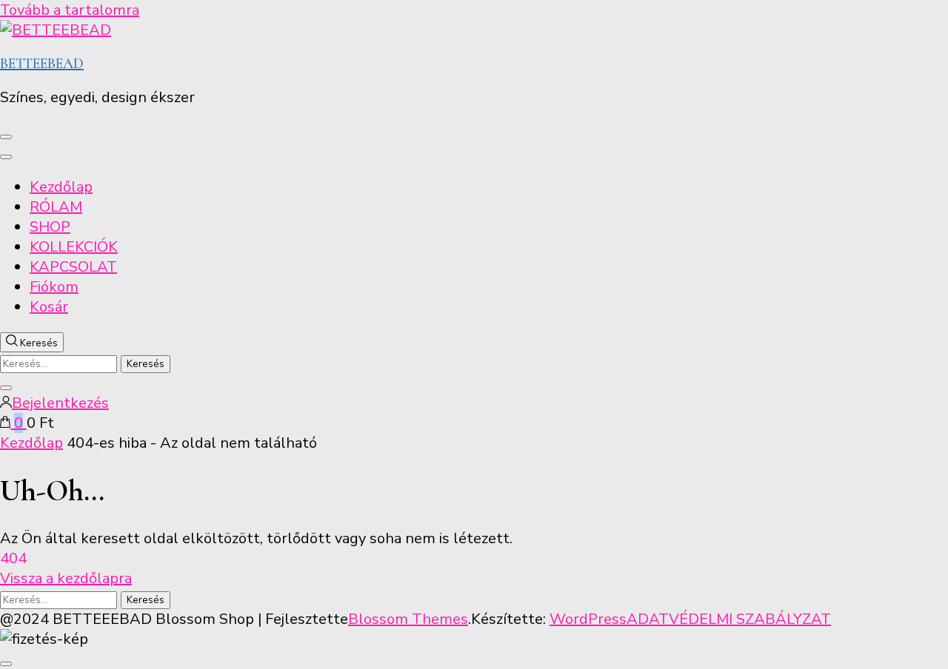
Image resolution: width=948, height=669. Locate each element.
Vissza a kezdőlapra (66, 578)
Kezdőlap (61, 187)
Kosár (49, 307)
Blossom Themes (408, 619)
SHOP (50, 227)
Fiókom (54, 287)
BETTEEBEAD (42, 64)
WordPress (588, 619)
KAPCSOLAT (73, 267)
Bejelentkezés (60, 403)
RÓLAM (56, 207)
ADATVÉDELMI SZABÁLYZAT (729, 619)
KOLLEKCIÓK (74, 247)
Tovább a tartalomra (69, 10)
